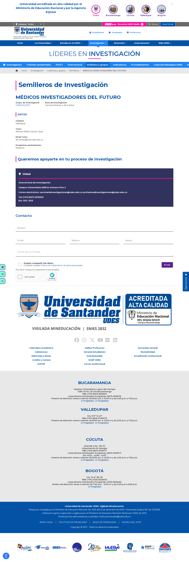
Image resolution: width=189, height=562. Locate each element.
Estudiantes (98, 32)
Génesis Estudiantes (94, 352)
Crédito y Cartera (41, 360)
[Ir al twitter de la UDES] (90, 340)
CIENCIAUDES (23, 105)
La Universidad (42, 43)
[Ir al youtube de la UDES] (98, 340)
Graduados (116, 32)
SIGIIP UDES (94, 360)
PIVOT (59, 64)
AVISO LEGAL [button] (46, 522)
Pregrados (88, 401)
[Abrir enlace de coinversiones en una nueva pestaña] (165, 547)
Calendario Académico (41, 348)
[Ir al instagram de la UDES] (82, 340)
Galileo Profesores (94, 348)
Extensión (119, 43)
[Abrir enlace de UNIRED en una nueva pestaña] (77, 547)
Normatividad (148, 352)
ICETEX (41, 364)
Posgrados (103, 401)
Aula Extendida (95, 356)
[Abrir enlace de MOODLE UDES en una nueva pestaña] (42, 547)
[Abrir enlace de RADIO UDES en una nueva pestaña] (59, 547)
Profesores (135, 32)
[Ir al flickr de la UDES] (106, 340)
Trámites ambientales (38, 64)
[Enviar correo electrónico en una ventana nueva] (115, 516)
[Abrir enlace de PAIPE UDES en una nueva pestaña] (24, 547)
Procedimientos (140, 64)
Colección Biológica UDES (168, 64)
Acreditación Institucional (147, 356)
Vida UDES (163, 43)
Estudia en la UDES (70, 43)
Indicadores (119, 64)
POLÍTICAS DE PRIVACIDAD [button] (73, 522)
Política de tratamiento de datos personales (62, 265)
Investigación (97, 43)
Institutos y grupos (97, 64)
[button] (6, 556)
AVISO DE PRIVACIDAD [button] (104, 522)
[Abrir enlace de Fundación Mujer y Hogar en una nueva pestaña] (94, 547)
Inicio (20, 43)
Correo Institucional (94, 364)
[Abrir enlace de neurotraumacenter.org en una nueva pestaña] (129, 547)
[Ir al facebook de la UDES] (75, 340)
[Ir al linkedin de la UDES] (113, 340)
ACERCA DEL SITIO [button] (131, 522)
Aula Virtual (167, 24)
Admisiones (41, 352)
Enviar (167, 265)
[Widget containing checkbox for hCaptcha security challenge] (36, 277)
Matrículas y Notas (41, 356)
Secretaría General (148, 348)
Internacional (141, 43)
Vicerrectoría (75, 64)
